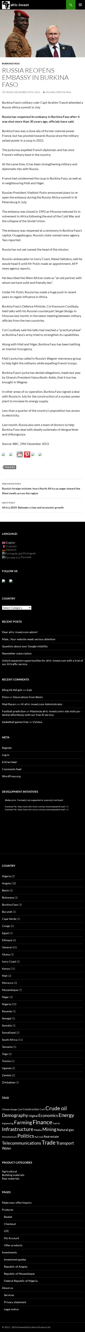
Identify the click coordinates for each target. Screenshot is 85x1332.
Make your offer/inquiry (17, 1202)
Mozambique (10, 990)
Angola (6, 883)
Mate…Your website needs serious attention (28, 639)
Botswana (8, 897)
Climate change (9, 1109)
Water (6, 1148)
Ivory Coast (9, 961)
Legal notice (11, 1309)
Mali (5, 975)
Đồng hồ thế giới (12, 690)
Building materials (13, 1175)
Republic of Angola (15, 1266)
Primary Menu (80, 4)
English (10, 542)
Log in (5, 755)
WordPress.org (11, 776)
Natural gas (65, 1130)
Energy (66, 1115)
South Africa (9, 1039)
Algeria (6, 876)
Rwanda (7, 1011)
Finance (42, 1122)
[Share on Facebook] (5, 456)
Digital (33, 1116)
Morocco (7, 982)
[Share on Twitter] (12, 456)
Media (38, 1130)
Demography (15, 1115)
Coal (20, 1109)
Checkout (10, 1224)
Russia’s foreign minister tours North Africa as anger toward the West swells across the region (41, 488)
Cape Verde (9, 918)
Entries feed (9, 762)
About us (7, 1288)
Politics (10, 467)
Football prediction (14, 711)
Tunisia (6, 1061)
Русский (25, 557)
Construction (31, 1109)
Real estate (51, 1136)
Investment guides (15, 1259)
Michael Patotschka (58, 92)
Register (7, 747)
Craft (42, 1109)
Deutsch (11, 549)
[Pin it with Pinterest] (27, 454)
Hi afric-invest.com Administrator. (42, 704)
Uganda (6, 1068)
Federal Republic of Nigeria (21, 1280)
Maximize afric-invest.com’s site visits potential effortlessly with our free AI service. (41, 713)
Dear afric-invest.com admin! (20, 632)
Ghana (6, 954)
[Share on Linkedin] (34, 456)
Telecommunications (21, 1143)
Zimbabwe (8, 1082)
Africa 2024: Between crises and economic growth (33, 505)
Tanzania (7, 1046)
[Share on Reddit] (20, 454)
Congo (6, 926)
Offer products (13, 1245)
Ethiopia (7, 940)
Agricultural (9, 1171)
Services (9, 1295)
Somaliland (9, 1032)
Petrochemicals (9, 1137)
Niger (5, 997)
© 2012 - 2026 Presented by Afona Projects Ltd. (26, 1327)
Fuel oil (56, 1123)
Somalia (7, 1025)
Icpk (29, 690)
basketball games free (15, 722)
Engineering (7, 1123)
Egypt (5, 933)
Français (11, 546)
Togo (5, 1054)
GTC (6, 1231)
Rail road (39, 1137)
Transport (65, 1142)
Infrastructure (17, 1129)
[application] (42, 821)
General (7, 947)
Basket (8, 1216)
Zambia (6, 1075)
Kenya (6, 968)
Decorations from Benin (28, 697)
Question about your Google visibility (25, 646)
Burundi (7, 911)
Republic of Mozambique (19, 1273)
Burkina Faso (11, 63)
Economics (48, 1115)
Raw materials (10, 1178)
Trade (49, 1142)
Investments (9, 1252)
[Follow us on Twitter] (12, 582)
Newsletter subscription (17, 653)
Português (29, 553)
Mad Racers (9, 704)
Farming (23, 1122)
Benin (5, 890)
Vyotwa (37, 722)
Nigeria (6, 1004)
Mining (49, 1129)
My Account (11, 1238)
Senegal (6, 1018)
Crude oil (56, 1108)
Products (7, 1209)
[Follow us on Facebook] (5, 582)
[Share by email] (42, 456)
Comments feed (11, 769)
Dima (5, 697)
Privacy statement (15, 1302)
